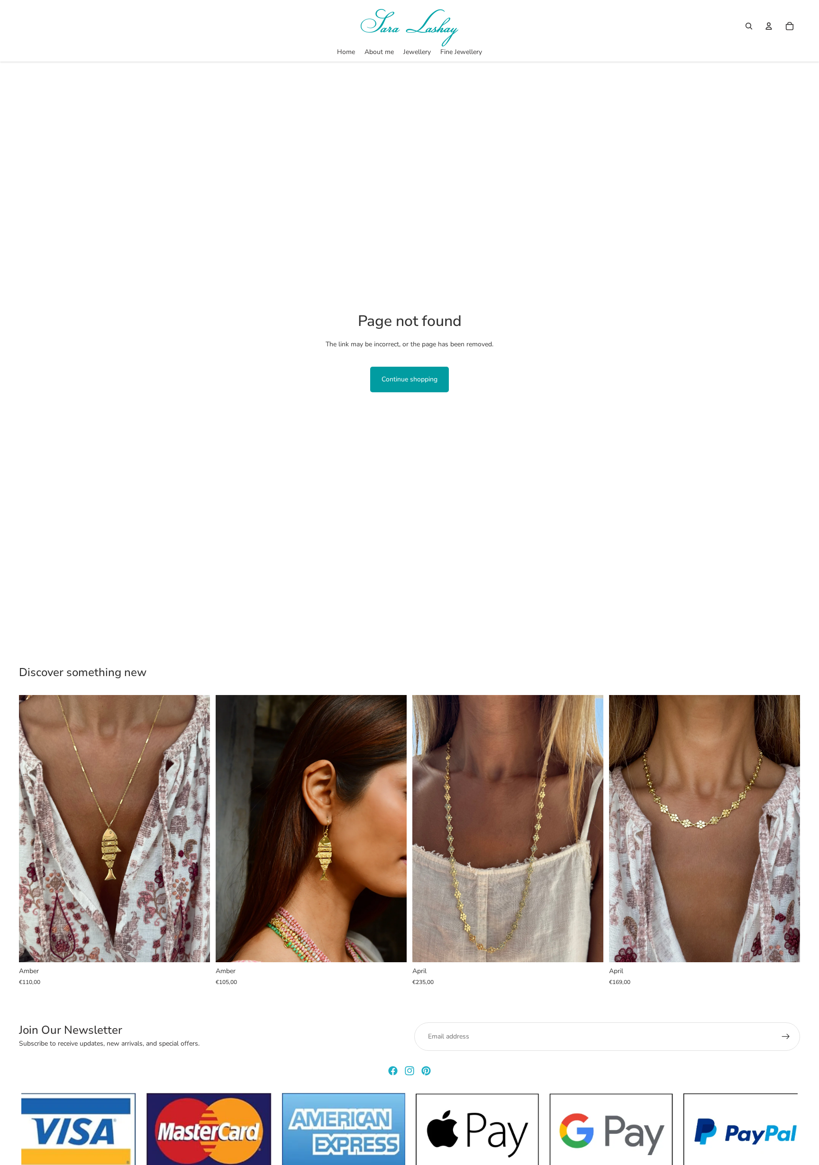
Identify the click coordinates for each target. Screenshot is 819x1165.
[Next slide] (196, 828)
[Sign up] (786, 1037)
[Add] (195, 947)
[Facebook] (393, 1070)
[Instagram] (409, 1070)
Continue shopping (409, 379)
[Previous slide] (33, 828)
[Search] (748, 26)
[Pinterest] (426, 1070)
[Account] (768, 26)
